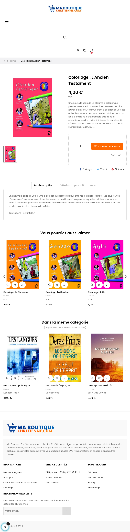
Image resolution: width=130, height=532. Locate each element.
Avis (93, 185)
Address (92, 472)
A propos (8, 477)
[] (15, 284)
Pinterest (120, 169)
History (91, 483)
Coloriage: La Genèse (57, 292)
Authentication (96, 477)
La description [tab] (43, 185)
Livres (6, 296)
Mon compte (52, 483)
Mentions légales (12, 472)
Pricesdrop (94, 488)
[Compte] (78, 51)
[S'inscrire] (66, 511)
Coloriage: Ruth (96, 292)
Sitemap (8, 488)
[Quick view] (7, 284)
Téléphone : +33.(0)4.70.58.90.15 (63, 472)
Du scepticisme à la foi (100, 385)
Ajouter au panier (108, 146)
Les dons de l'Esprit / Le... (59, 385)
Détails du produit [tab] (72, 185)
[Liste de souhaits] (113, 154)
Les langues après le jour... (17, 385)
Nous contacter (54, 477)
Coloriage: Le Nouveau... (16, 292)
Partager (87, 169)
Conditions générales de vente (20, 483)
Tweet (103, 169)
